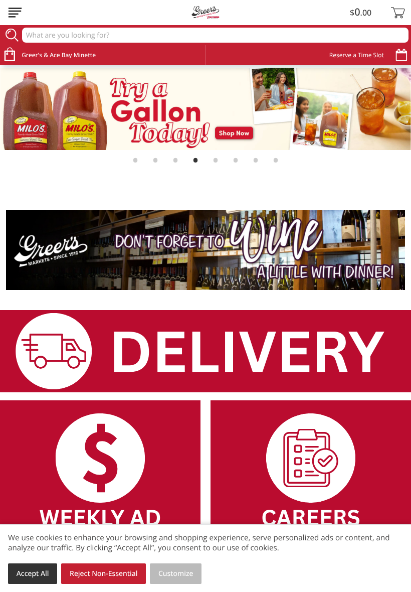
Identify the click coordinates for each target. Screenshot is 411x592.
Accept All (33, 573)
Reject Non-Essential (103, 573)
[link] (205, 109)
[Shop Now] (15, 12)
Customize (175, 573)
